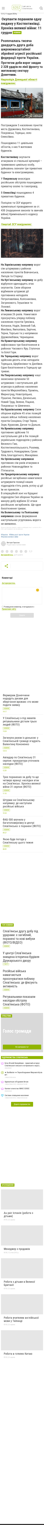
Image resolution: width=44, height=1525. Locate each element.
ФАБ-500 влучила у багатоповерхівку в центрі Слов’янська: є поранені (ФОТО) (22, 823)
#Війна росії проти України (19, 535)
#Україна (4, 535)
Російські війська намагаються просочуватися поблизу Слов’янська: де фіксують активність (20, 978)
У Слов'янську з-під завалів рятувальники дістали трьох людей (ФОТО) (20, 721)
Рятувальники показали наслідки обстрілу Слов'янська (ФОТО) (19, 1000)
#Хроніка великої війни (9, 537)
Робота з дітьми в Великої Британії (19, 1283)
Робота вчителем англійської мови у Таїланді (21, 1319)
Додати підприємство (22, 1104)
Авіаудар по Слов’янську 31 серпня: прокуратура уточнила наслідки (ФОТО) (21, 760)
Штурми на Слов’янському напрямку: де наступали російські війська (18, 803)
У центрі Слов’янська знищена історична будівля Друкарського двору (21, 957)
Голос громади (17, 1031)
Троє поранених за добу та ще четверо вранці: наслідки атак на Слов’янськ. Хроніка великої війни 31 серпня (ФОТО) (21, 781)
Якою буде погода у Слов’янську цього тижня (18, 841)
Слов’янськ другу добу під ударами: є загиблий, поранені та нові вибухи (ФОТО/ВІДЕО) (20, 937)
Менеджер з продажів (17, 1249)
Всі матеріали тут (22, 1047)
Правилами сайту (9, 609)
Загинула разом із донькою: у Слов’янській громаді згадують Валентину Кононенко (21, 741)
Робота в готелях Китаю (18, 1353)
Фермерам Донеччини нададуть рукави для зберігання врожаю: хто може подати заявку (20, 700)
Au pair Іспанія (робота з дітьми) (18, 1214)
